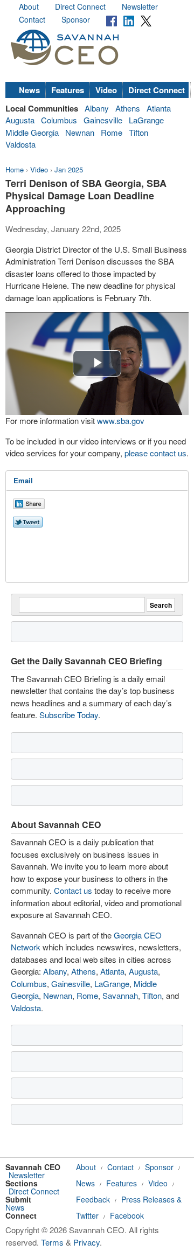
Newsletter (140, 6)
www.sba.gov (120, 420)
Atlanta (159, 108)
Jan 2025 (68, 169)
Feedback (93, 1199)
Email (23, 480)
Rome (111, 132)
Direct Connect (80, 6)
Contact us (73, 890)
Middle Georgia (32, 132)
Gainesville (103, 120)
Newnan (79, 132)
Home (14, 169)
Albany (97, 108)
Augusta (19, 120)
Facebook (127, 1215)
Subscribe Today (68, 714)
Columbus (59, 120)
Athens (127, 108)
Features (67, 90)
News (29, 90)
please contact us (155, 452)
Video (106, 90)
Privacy (86, 1242)
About (29, 6)
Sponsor (75, 19)
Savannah (120, 995)
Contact (32, 19)
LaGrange (146, 120)
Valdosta (20, 144)
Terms (52, 1242)
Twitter (87, 1215)
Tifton (138, 132)
